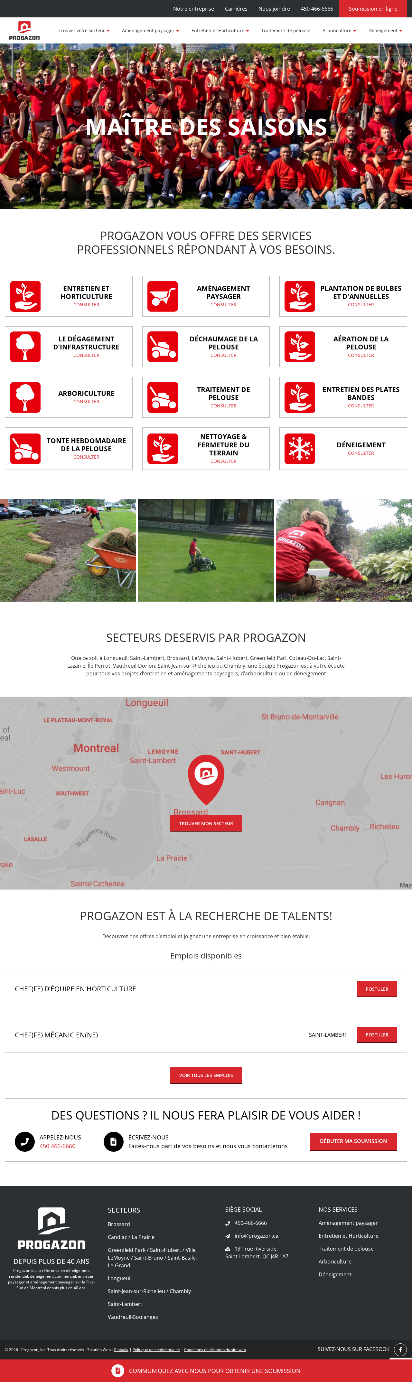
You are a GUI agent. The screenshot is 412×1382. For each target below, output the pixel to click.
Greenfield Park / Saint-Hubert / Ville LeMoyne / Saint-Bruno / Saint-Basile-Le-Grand (152, 1257)
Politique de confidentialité (156, 1349)
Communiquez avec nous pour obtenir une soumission (215, 1371)
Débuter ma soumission (353, 1141)
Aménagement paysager (148, 30)
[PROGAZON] (24, 30)
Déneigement (383, 30)
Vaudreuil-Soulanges (133, 1316)
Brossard (119, 1224)
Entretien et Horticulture (218, 30)
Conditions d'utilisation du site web (215, 1349)
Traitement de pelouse (285, 30)
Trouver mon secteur (206, 823)
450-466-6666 (317, 8)
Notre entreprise (193, 8)
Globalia (121, 1349)
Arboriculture (337, 30)
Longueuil (120, 1278)
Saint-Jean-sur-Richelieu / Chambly (149, 1291)
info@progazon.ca (255, 1235)
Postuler (377, 989)
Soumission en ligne (373, 8)
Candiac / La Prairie (131, 1237)
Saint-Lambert (125, 1304)
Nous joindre (274, 8)
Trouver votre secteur (82, 30)
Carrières (236, 8)
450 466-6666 (57, 1146)
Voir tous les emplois (206, 1075)
